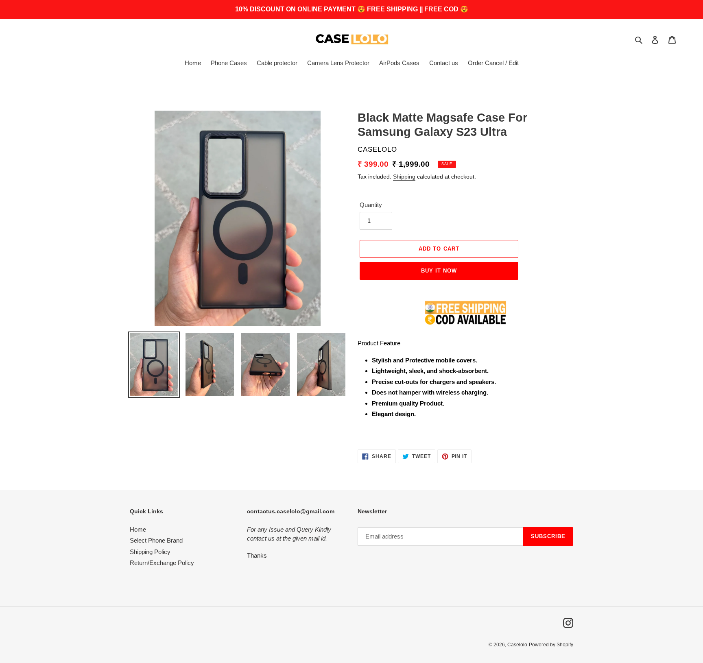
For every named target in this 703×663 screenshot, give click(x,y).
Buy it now (439, 271)
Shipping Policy (150, 551)
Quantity (371, 204)
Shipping (404, 176)
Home (138, 529)
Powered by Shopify (551, 645)
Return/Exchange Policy (162, 562)
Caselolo (517, 645)
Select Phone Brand (156, 540)
